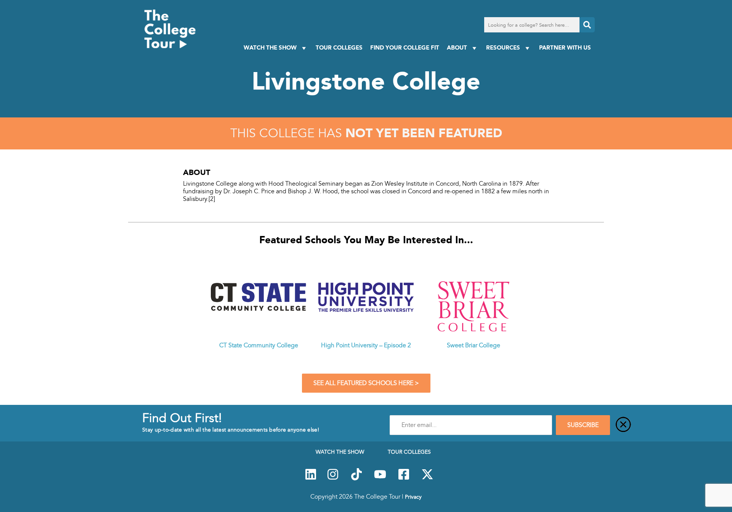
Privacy (413, 496)
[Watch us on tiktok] (356, 478)
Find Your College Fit (404, 47)
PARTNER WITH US (565, 47)
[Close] (623, 425)
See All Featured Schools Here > (366, 383)
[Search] (587, 24)
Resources (503, 47)
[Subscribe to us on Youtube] (380, 478)
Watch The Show (270, 47)
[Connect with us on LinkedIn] (311, 478)
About (457, 47)
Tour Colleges (339, 47)
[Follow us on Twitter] (427, 478)
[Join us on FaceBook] (404, 478)
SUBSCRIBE (583, 425)
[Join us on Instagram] (333, 478)
